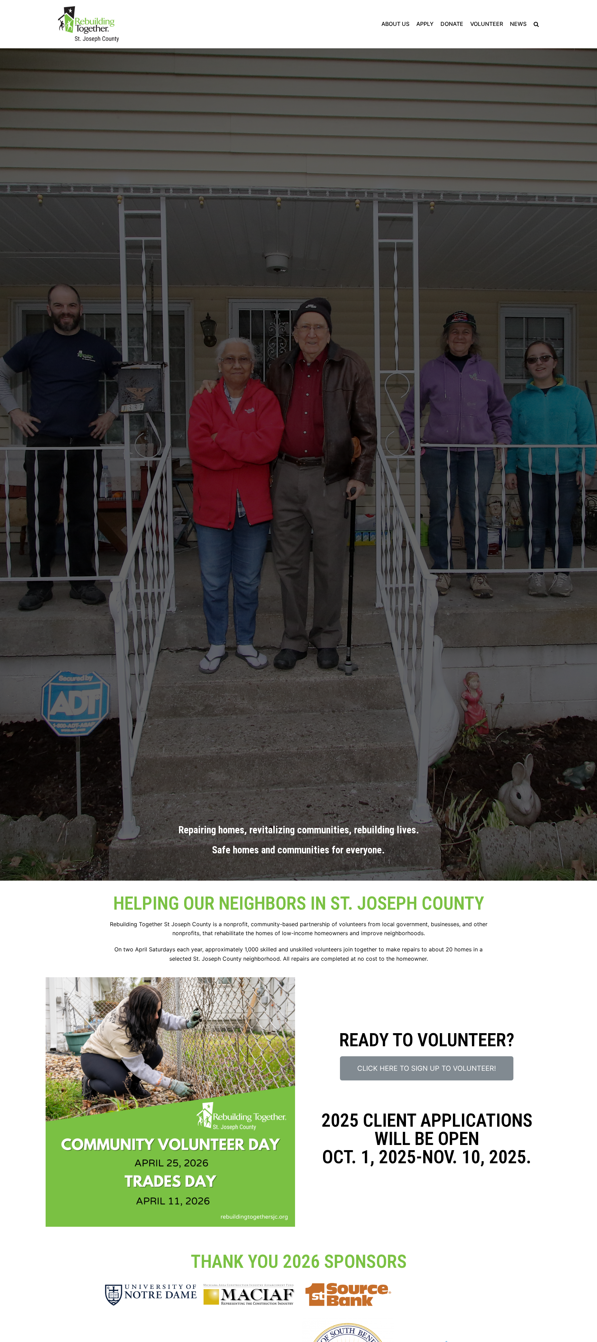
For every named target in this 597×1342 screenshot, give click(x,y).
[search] (536, 24)
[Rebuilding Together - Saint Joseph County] (88, 24)
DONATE (451, 23)
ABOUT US (395, 23)
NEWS (518, 23)
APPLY (425, 23)
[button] (426, 1068)
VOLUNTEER (486, 23)
